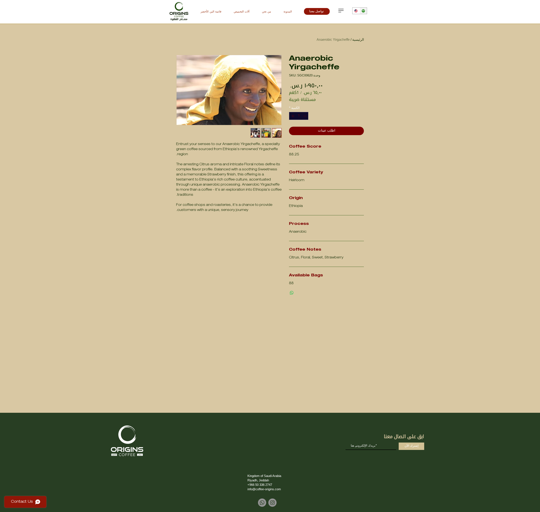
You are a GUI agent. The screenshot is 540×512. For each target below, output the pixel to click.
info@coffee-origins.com (264, 489)
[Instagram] (272, 502)
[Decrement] (305, 116)
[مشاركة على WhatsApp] (291, 292)
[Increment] (292, 116)
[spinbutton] (298, 116)
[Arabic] (363, 11)
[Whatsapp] (262, 502)
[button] (341, 10)
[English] (356, 11)
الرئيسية (358, 39)
